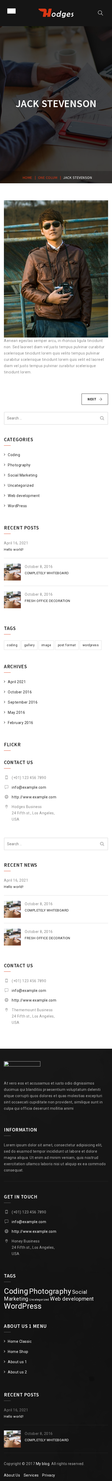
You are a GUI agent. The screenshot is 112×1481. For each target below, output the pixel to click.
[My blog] (56, 13)
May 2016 (16, 712)
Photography (19, 465)
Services (31, 1475)
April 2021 (17, 682)
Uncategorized (21, 485)
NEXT (92, 399)
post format (67, 645)
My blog (43, 1464)
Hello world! (13, 549)
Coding (14, 455)
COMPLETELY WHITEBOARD (47, 573)
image (46, 645)
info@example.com (29, 787)
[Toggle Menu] (11, 10)
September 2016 (23, 702)
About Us (12, 1475)
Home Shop (18, 1352)
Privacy (48, 1475)
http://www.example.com (34, 797)
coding (12, 645)
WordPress (17, 506)
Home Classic (20, 1341)
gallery (29, 645)
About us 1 (17, 1362)
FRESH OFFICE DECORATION (47, 601)
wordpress (91, 645)
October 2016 (20, 692)
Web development (24, 496)
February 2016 (20, 723)
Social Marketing (22, 475)
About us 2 (17, 1372)
